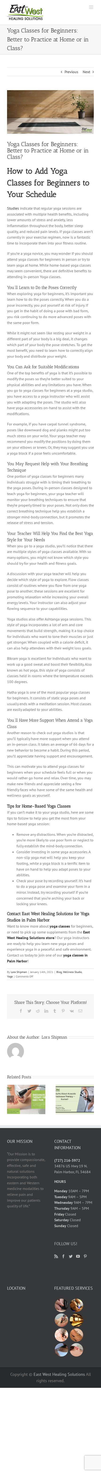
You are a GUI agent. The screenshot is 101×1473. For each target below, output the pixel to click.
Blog (59, 972)
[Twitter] (71, 1256)
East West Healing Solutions (59, 1374)
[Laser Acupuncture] (61, 1349)
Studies (13, 208)
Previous (71, 71)
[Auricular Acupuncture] (76, 1349)
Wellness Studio (72, 972)
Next (86, 71)
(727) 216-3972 (67, 1160)
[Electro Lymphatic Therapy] (76, 1305)
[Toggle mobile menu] (91, 7)
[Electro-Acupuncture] (76, 1335)
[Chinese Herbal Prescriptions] (76, 1320)
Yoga (10, 976)
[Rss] (56, 1256)
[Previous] (10, 1099)
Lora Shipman (19, 972)
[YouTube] (78, 1256)
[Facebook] (63, 1256)
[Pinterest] (85, 1256)
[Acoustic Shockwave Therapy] (61, 1320)
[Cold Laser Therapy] (61, 1335)
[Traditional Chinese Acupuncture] (61, 1305)
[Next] (90, 1099)
